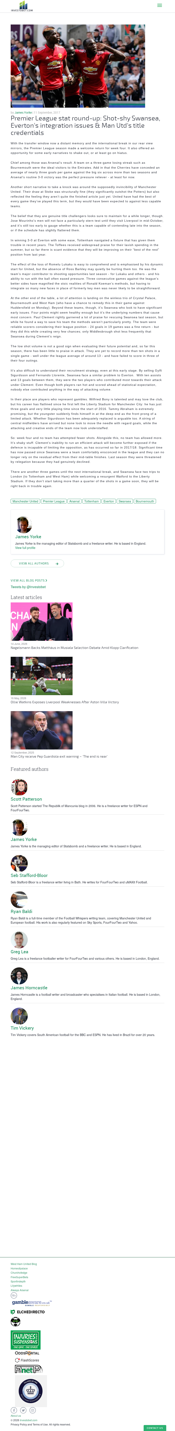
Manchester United (25, 501)
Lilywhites (16, 1285)
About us (16, 1415)
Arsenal (74, 501)
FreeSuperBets (19, 1277)
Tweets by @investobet (28, 586)
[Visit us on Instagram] (32, 1410)
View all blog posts (28, 580)
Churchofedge (19, 1272)
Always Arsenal (20, 1290)
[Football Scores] (27, 1360)
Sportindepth (18, 1281)
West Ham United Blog (24, 1264)
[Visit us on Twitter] (23, 1410)
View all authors (34, 563)
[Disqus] (87, 1092)
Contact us (155, 1428)
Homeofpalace (19, 1268)
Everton (109, 501)
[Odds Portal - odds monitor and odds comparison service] (27, 1353)
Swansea (125, 501)
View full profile (25, 547)
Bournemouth (145, 501)
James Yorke (23, 112)
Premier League (54, 501)
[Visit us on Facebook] (14, 1410)
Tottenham (91, 501)
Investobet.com (28, 1420)
